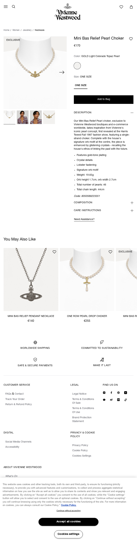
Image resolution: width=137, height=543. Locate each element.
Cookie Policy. (68, 505)
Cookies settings (68, 534)
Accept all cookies (69, 522)
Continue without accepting (68, 511)
